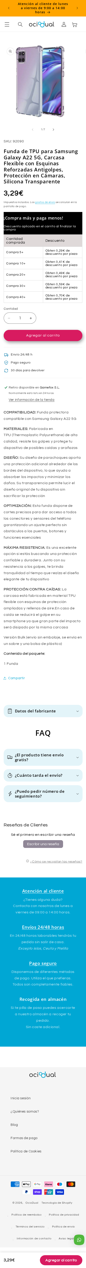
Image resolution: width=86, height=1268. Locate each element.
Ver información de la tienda (32, 400)
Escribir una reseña (43, 844)
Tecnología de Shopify (57, 1203)
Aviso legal (66, 1238)
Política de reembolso (26, 1215)
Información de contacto (34, 1238)
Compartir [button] (16, 678)
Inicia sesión (21, 1098)
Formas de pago (24, 1138)
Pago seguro (43, 963)
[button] (9, 24)
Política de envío (63, 1226)
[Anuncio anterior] (9, 8)
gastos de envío (45, 202)
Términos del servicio (30, 1226)
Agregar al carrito (61, 1260)
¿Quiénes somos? (25, 1111)
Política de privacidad (64, 1215)
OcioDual (31, 1203)
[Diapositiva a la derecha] (53, 130)
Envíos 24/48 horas (43, 927)
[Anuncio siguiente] (77, 8)
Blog (14, 1125)
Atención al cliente (43, 891)
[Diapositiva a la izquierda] (33, 130)
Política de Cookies (26, 1151)
